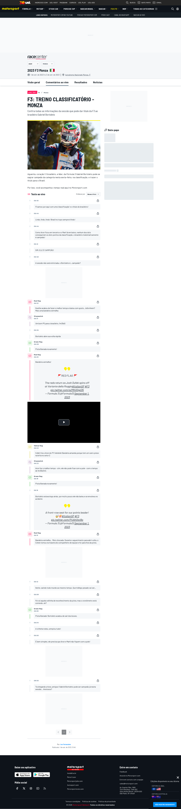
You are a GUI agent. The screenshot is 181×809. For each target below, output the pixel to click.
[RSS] (44, 788)
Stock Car (53, 9)
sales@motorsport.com (129, 783)
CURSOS (72, 3)
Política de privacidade (107, 801)
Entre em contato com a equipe (131, 780)
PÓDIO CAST (105, 15)
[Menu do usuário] (177, 8)
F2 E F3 (114, 9)
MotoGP (39, 9)
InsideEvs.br (71, 773)
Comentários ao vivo (57, 82)
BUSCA (132, 3)
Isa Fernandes (65, 744)
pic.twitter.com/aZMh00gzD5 (67, 389)
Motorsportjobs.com (75, 781)
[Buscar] (172, 8)
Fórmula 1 (26, 9)
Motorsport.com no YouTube (62, 15)
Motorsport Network (81, 805)
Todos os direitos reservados (102, 805)
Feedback (123, 772)
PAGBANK (63, 3)
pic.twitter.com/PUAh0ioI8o (67, 519)
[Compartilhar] (97, 200)
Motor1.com (71, 777)
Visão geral (33, 82)
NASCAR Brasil (86, 9)
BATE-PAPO (146, 3)
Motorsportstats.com (75, 789)
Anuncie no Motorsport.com (130, 776)
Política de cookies (89, 801)
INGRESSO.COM (41, 3)
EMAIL (159, 3)
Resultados (80, 82)
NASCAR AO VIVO (139, 15)
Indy (124, 9)
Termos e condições (73, 801)
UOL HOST (54, 3)
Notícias (97, 82)
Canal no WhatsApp (121, 15)
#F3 (87, 386)
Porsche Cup (69, 9)
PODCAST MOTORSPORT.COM (87, 15)
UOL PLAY (82, 3)
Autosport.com (73, 785)
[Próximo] (69, 732)
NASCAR (102, 9)
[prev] (58, 732)
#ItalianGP (78, 386)
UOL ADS (91, 3)
